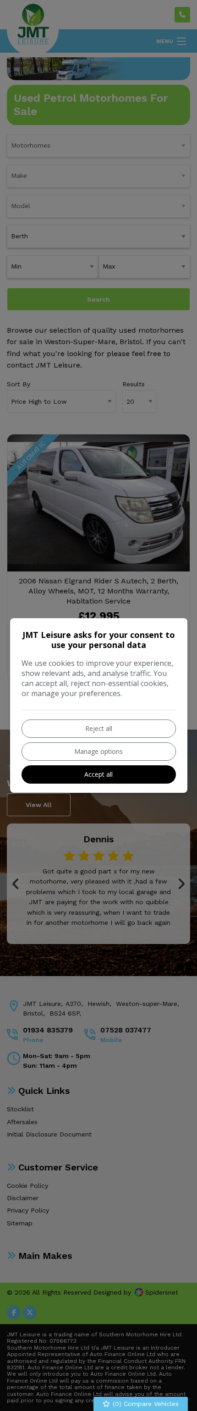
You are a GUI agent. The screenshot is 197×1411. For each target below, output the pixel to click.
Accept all (98, 774)
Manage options (98, 751)
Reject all (98, 728)
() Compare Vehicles (144, 1403)
